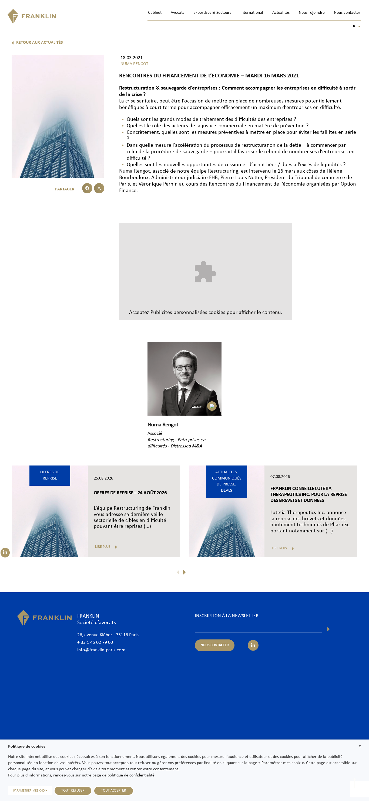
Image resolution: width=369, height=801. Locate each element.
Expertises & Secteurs (212, 13)
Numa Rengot (134, 171)
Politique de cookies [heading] (26, 746)
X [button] (360, 746)
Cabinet (155, 13)
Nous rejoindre (312, 13)
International (251, 13)
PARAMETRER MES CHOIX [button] (30, 790)
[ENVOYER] (328, 629)
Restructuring (223, 171)
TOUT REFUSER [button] (73, 791)
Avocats (177, 13)
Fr (356, 26)
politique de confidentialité (131, 775)
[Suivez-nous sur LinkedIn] (5, 552)
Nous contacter (347, 13)
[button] (87, 188)
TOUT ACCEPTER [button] (113, 791)
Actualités (281, 13)
